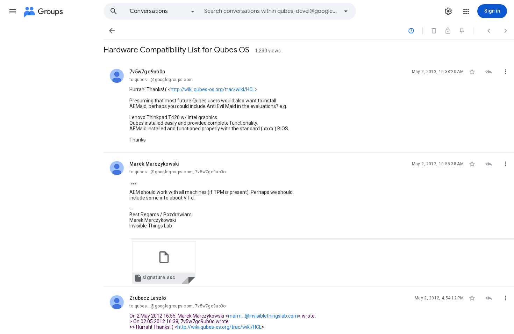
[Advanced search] (346, 11)
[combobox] (271, 11)
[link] (163, 262)
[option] (162, 11)
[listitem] (308, 106)
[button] (12, 11)
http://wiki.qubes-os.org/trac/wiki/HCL (213, 89)
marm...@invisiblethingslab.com (263, 316)
